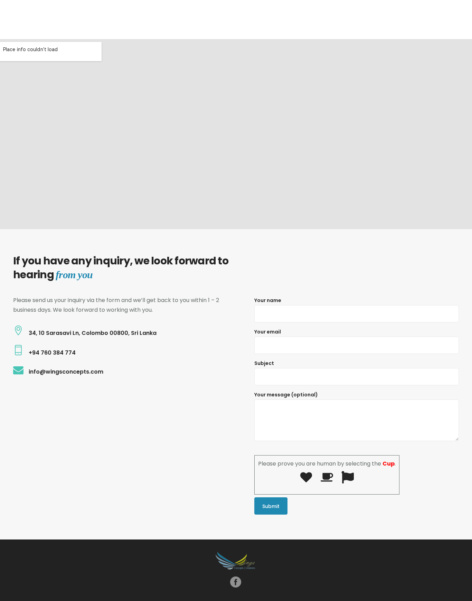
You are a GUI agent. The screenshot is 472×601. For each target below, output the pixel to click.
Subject (264, 363)
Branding (284, 19)
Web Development (381, 19)
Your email (267, 331)
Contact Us (427, 19)
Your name (267, 300)
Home (255, 19)
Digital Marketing (324, 19)
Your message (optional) (286, 394)
